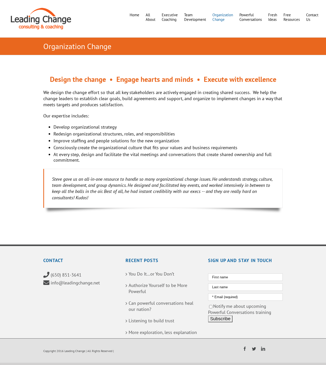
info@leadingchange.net (75, 283)
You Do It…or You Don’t (151, 274)
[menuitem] (138, 13)
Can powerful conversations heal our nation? (161, 306)
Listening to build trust (151, 321)
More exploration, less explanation (163, 332)
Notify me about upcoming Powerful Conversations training (239, 309)
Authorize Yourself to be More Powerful (158, 288)
